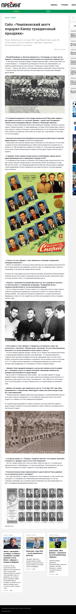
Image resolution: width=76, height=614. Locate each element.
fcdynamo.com (9, 526)
